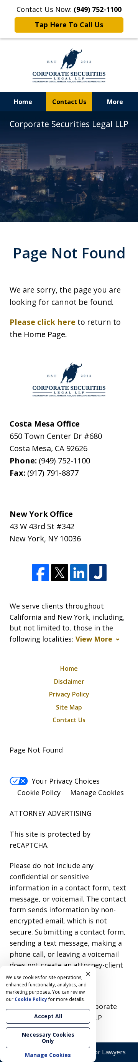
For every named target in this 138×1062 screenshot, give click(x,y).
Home (23, 102)
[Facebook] (40, 572)
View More (94, 639)
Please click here (43, 322)
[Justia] (98, 572)
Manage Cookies (97, 792)
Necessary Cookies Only (48, 1037)
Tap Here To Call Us (69, 24)
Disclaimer (69, 681)
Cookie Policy (39, 792)
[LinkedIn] (78, 572)
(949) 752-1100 (64, 460)
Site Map (69, 707)
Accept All (48, 1016)
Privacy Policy (69, 694)
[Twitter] (59, 572)
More (115, 102)
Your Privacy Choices (66, 781)
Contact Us (69, 102)
